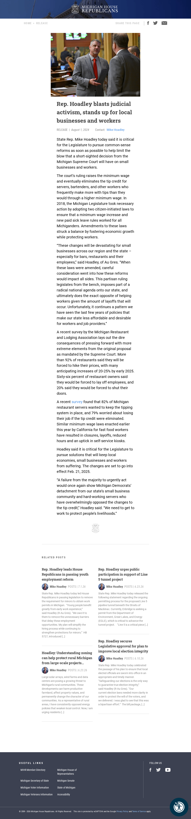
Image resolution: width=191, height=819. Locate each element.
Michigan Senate (66, 780)
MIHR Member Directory (33, 769)
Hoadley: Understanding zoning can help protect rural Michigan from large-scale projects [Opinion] (67, 658)
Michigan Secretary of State (35, 780)
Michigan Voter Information (35, 787)
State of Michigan (66, 787)
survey (77, 402)
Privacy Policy (122, 811)
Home (28, 23)
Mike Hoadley (116, 130)
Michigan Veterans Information (37, 794)
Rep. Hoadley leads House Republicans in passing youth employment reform (65, 574)
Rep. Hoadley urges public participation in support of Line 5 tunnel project (123, 574)
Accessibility (63, 794)
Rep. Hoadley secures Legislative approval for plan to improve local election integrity (123, 646)
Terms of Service (139, 811)
